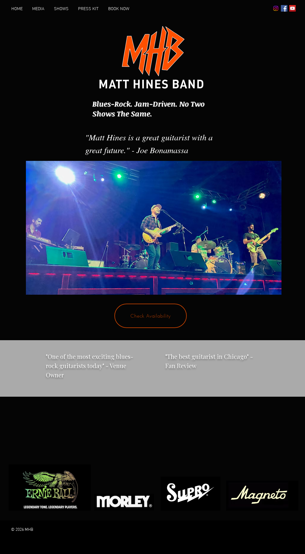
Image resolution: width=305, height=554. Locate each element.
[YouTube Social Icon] (292, 8)
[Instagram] (276, 8)
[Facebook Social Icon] (284, 8)
